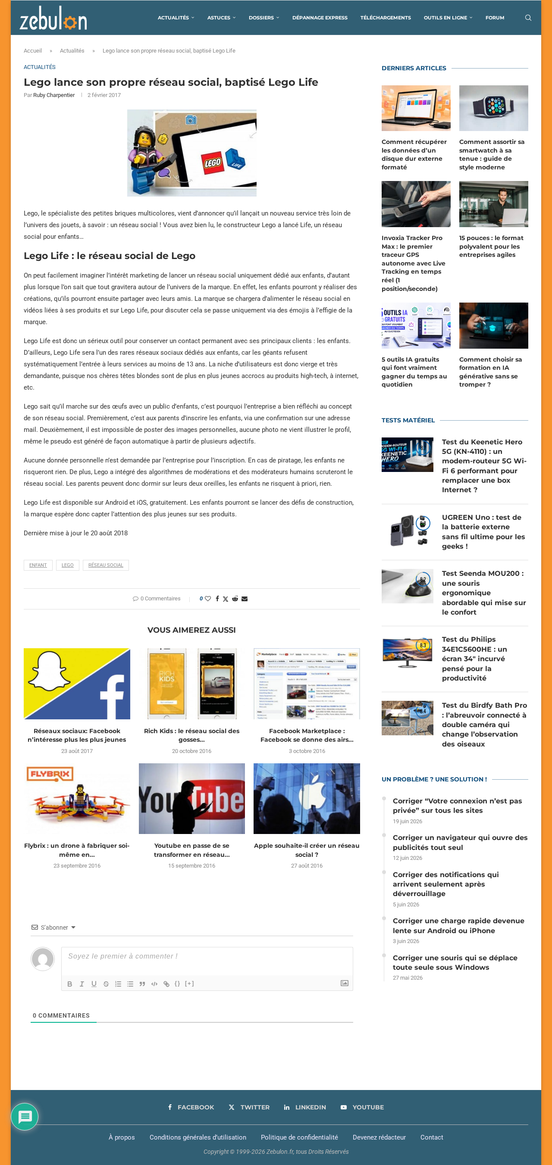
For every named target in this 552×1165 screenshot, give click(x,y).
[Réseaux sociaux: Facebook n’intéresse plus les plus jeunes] (77, 683)
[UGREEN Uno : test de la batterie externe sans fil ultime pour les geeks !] (407, 530)
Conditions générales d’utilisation (198, 1137)
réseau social (105, 565)
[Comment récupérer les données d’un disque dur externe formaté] (416, 108)
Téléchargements (386, 18)
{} (178, 983)
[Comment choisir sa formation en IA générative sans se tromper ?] (493, 326)
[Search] (528, 17)
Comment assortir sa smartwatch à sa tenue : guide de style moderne (492, 154)
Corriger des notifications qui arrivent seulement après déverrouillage (446, 884)
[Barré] (106, 984)
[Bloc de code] (154, 984)
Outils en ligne (445, 18)
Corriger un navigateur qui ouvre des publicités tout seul (460, 842)
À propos (122, 1137)
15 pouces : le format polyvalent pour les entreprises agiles (491, 246)
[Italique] (82, 984)
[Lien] (166, 984)
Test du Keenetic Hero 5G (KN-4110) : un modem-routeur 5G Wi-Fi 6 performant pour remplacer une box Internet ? (484, 466)
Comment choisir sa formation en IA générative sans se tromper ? (490, 372)
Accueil (33, 50)
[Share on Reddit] (235, 598)
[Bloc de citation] (142, 984)
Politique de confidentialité (299, 1137)
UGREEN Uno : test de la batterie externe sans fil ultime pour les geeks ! (483, 531)
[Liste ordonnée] (118, 984)
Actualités (173, 18)
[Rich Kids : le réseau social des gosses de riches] (192, 683)
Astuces (218, 18)
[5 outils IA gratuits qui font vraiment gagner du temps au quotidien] (416, 326)
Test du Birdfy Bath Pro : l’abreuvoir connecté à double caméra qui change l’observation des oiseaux (484, 724)
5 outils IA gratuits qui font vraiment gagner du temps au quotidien (414, 372)
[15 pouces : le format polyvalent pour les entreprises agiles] (493, 204)
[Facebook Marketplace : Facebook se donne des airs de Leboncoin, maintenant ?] (307, 683)
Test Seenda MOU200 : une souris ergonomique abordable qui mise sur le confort (484, 592)
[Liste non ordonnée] (130, 984)
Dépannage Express (320, 18)
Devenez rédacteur (379, 1137)
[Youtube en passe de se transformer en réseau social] (192, 798)
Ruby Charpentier (54, 95)
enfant (38, 565)
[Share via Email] (245, 598)
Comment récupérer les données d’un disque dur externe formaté (414, 154)
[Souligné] (94, 984)
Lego (68, 565)
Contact (431, 1137)
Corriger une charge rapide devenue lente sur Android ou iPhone (458, 925)
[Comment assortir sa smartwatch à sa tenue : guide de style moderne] (493, 108)
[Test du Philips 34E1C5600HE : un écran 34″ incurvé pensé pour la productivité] (407, 652)
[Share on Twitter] (226, 599)
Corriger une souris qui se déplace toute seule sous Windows (455, 962)
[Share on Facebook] (217, 598)
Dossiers (261, 18)
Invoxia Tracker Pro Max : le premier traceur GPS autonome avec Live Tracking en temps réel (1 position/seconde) (413, 263)
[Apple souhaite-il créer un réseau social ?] (307, 798)
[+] (189, 983)
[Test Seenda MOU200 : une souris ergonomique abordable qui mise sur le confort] (407, 586)
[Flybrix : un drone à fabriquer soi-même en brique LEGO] (77, 798)
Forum (495, 18)
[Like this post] (208, 598)
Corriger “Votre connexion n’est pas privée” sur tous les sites (457, 806)
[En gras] (70, 984)
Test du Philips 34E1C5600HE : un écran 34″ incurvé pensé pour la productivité (474, 658)
